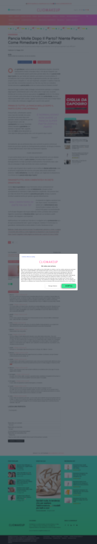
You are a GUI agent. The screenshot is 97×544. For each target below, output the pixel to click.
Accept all (68, 286)
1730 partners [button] (30, 269)
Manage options (52, 286)
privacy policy (68, 281)
